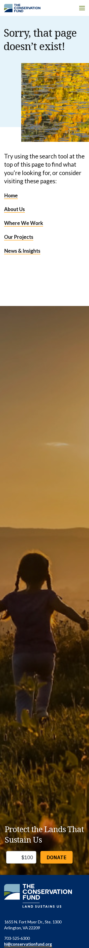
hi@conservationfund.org (28, 944)
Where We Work (23, 223)
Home (11, 195)
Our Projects (18, 237)
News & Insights (22, 251)
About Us (14, 209)
